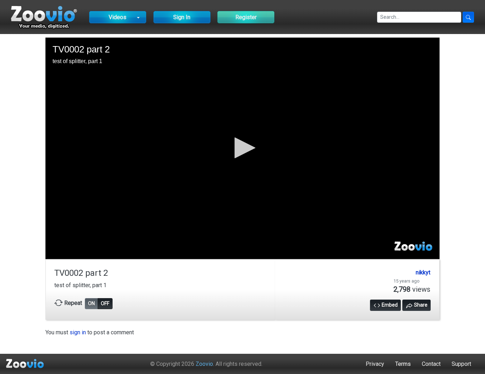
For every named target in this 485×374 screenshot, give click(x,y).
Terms (403, 364)
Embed (389, 305)
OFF (105, 303)
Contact (431, 364)
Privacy (375, 364)
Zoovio (204, 364)
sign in (78, 332)
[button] (242, 147)
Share (420, 305)
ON (91, 303)
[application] (242, 148)
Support (461, 364)
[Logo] (413, 246)
